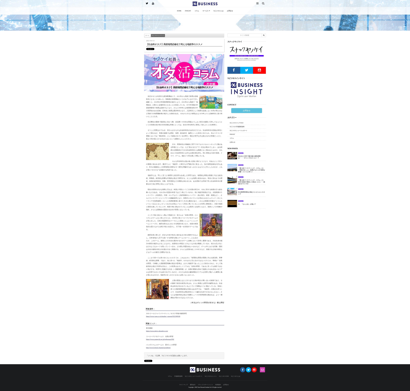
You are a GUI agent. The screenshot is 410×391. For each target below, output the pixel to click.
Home (179, 11)
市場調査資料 (178, 376)
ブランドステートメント (205, 384)
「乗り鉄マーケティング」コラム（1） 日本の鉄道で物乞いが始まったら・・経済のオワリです (252, 182)
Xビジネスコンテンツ (158, 35)
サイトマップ (183, 384)
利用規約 (218, 384)
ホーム (147, 35)
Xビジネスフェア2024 (236, 123)
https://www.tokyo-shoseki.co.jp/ (157, 331)
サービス (206, 11)
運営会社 (192, 384)
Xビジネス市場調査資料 (237, 126)
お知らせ (232, 142)
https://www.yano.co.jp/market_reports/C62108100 (163, 316)
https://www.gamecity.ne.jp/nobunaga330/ (160, 339)
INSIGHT (188, 11)
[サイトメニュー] (257, 3)
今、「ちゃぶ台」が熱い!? (247, 204)
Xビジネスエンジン (211, 376)
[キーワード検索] (263, 3)
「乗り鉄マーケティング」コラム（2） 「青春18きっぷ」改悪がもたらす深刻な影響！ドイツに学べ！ (252, 170)
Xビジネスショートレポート (238, 130)
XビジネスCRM (224, 376)
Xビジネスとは (218, 11)
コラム (197, 11)
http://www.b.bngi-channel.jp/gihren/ (158, 348)
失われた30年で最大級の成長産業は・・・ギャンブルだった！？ (249, 157)
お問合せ (230, 11)
